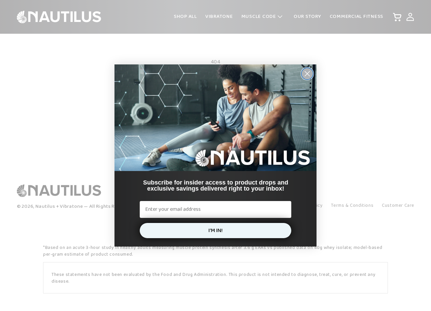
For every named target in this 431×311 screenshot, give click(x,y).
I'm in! (215, 230)
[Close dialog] (307, 74)
